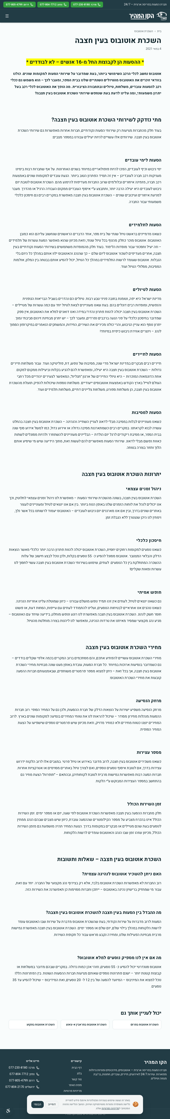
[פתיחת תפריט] (7, 16)
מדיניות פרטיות (73, 1091)
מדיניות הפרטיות (110, 1108)
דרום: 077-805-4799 (17, 4)
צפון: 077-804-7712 (51, 4)
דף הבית (77, 1067)
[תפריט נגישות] (8, 1111)
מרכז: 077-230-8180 (84, 4)
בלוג (79, 1073)
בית (159, 31)
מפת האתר (75, 1085)
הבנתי (37, 1104)
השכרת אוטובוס (143, 31)
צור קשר (77, 1079)
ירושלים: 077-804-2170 (20, 1087)
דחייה (52, 1104)
